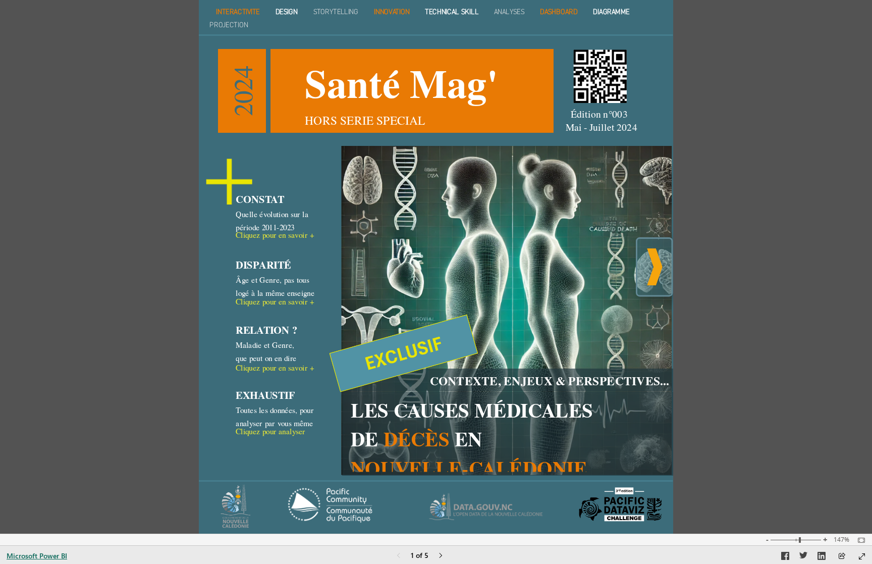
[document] (436, 18)
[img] (600, 76)
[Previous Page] (398, 556)
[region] (436, 267)
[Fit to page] (859, 540)
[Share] (842, 556)
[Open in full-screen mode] (862, 556)
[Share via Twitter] (803, 557)
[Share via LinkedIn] (822, 557)
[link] (286, 237)
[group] (436, 17)
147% (841, 540)
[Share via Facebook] (785, 557)
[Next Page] (440, 556)
